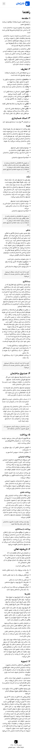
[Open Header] (4, 3)
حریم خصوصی (11, 747)
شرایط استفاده (20, 747)
